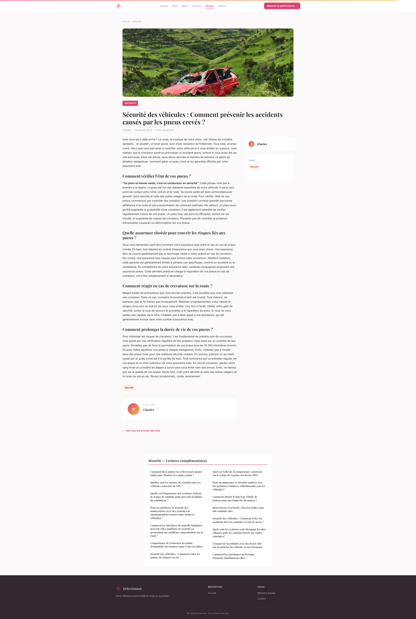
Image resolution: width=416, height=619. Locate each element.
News (185, 5)
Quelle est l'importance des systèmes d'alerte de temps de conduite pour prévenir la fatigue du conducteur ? (176, 497)
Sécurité (209, 5)
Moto (175, 5)
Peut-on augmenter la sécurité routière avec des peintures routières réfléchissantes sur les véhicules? (239, 486)
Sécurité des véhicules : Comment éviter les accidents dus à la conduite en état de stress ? (238, 520)
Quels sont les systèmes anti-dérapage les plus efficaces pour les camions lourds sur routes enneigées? (239, 533)
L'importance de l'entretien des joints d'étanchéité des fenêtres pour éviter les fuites (176, 544)
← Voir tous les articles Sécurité (141, 430)
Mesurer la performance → (282, 5)
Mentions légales (266, 593)
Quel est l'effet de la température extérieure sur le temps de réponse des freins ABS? (238, 473)
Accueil (164, 5)
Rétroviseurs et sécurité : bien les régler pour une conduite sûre (238, 509)
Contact (261, 598)
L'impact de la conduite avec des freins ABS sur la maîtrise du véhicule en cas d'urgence (237, 545)
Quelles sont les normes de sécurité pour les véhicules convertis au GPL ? (175, 484)
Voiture (222, 5)
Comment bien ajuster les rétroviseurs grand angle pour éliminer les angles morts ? (176, 473)
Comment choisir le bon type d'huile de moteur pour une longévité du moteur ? (235, 498)
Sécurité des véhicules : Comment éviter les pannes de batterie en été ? (175, 555)
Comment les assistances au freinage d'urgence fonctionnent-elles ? (233, 556)
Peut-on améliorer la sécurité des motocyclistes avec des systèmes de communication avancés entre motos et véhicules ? (172, 513)
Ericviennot (132, 588)
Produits (196, 5)
